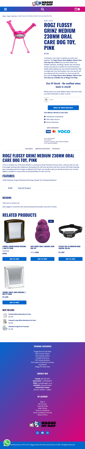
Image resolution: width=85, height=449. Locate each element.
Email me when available (63, 108)
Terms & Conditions (42, 410)
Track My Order (42, 406)
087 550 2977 (45, 379)
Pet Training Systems (42, 360)
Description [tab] (29, 148)
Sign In (42, 402)
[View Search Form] (42, 9)
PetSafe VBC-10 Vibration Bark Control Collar (69, 247)
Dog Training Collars (42, 356)
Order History (42, 408)
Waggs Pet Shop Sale (42, 367)
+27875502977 (47, 381)
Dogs (8, 16)
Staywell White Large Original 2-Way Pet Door (14, 293)
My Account (42, 404)
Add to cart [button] (14, 259)
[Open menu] (5, 9)
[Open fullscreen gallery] (39, 54)
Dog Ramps (43, 364)
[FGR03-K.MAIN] (21, 37)
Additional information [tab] (42, 148)
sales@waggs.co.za (45, 383)
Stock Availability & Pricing (42, 413)
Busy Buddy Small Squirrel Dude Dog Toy (42, 247)
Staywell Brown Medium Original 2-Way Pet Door (14, 247)
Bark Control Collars (42, 354)
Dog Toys (14, 16)
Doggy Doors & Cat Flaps (42, 351)
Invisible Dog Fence (42, 358)
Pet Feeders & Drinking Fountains (42, 362)
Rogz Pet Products (64, 141)
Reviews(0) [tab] (56, 148)
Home (4, 16)
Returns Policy (42, 415)
